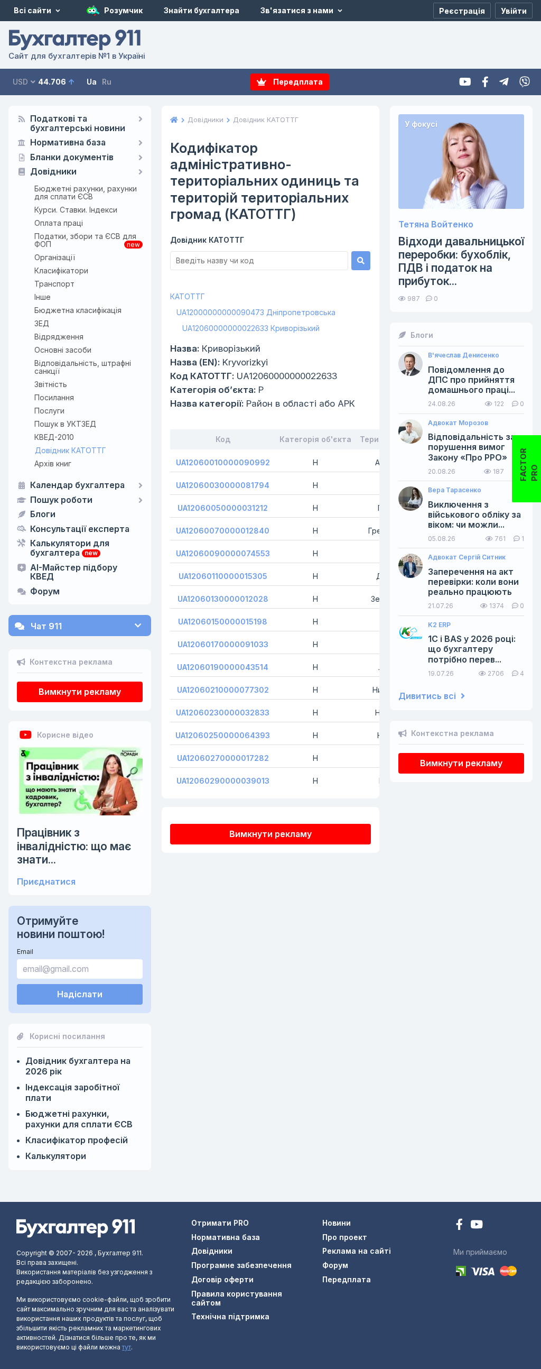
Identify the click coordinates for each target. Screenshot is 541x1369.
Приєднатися (46, 882)
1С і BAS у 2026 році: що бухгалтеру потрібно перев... (472, 649)
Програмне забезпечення (241, 1265)
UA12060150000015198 (222, 621)
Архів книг (52, 463)
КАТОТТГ (187, 296)
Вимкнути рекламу (80, 691)
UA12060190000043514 (222, 667)
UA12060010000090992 (223, 462)
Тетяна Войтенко (435, 224)
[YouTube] (477, 1225)
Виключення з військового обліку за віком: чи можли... (474, 515)
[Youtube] (465, 82)
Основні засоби (62, 349)
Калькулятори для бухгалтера (69, 548)
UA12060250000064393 (222, 735)
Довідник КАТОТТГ (70, 450)
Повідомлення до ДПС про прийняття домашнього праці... (471, 380)
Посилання (54, 397)
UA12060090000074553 (223, 553)
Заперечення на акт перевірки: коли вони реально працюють (473, 582)
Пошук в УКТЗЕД (65, 423)
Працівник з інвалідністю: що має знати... (74, 846)
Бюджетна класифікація (78, 310)
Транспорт (54, 283)
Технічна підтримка (230, 1316)
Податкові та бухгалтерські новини (77, 123)
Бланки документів (72, 157)
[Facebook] (485, 82)
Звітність (50, 384)
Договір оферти (222, 1279)
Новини (336, 1222)
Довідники (53, 172)
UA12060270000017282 (223, 758)
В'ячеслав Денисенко (463, 355)
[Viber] (525, 82)
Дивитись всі (428, 696)
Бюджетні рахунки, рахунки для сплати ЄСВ (85, 192)
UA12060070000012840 (222, 530)
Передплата (297, 81)
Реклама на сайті (356, 1250)
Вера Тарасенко (454, 490)
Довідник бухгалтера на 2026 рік (77, 1066)
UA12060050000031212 (223, 507)
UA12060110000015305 (223, 576)
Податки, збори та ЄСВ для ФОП (85, 240)
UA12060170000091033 (223, 644)
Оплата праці (58, 222)
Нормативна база (68, 143)
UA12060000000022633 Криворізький (251, 328)
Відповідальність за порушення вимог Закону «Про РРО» (471, 447)
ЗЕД (41, 323)
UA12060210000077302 (223, 689)
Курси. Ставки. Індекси (75, 209)
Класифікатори (61, 270)
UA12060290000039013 (222, 780)
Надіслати (79, 994)
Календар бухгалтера (77, 485)
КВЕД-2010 (54, 437)
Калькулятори (55, 1156)
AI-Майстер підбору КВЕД (73, 572)
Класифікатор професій (76, 1140)
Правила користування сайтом (236, 1298)
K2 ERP (439, 625)
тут (126, 1347)
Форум (45, 591)
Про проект (344, 1237)
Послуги (49, 410)
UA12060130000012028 (223, 598)
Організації (54, 257)
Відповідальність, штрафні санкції (82, 367)
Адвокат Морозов (458, 423)
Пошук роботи (61, 500)
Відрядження (58, 336)
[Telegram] (504, 82)
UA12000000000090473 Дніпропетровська (255, 312)
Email (25, 951)
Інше (42, 296)
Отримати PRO (220, 1222)
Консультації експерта (79, 529)
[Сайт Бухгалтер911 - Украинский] (75, 1227)
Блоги (42, 514)
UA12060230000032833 (222, 712)
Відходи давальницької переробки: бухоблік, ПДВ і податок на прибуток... (461, 261)
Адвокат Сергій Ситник (467, 557)
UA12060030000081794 (222, 485)
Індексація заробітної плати (72, 1092)
